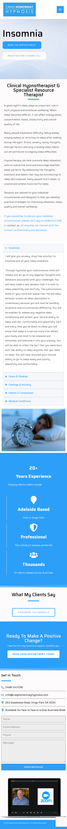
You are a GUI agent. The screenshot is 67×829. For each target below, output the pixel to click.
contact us (13, 225)
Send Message (33, 767)
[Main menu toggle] (60, 9)
